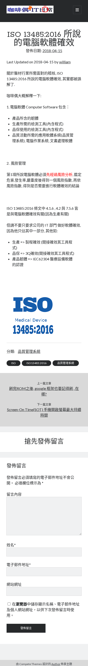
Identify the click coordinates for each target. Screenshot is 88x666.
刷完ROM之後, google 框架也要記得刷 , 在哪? (44, 391)
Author (55, 664)
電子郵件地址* (19, 564)
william (65, 62)
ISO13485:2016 (36, 363)
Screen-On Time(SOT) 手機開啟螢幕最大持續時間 (44, 412)
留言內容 (14, 494)
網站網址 (14, 584)
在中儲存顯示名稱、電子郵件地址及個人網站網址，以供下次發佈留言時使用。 (43, 609)
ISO (13, 363)
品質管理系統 (29, 351)
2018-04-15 (52, 50)
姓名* (11, 545)
